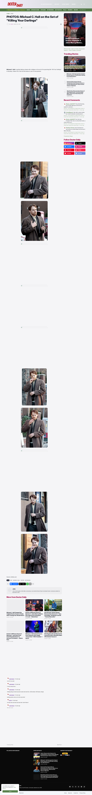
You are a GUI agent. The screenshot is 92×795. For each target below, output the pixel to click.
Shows (73, 4)
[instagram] (76, 787)
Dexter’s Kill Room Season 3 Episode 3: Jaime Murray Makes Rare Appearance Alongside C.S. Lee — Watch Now (34, 614)
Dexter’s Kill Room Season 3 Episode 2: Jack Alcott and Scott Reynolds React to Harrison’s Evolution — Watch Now (15, 636)
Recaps (76, 9)
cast (12, 13)
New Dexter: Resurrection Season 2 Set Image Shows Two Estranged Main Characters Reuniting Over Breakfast (76, 92)
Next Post (59, 744)
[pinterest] (81, 787)
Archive (57, 4)
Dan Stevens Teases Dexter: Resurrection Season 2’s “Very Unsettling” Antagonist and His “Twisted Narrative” (52, 614)
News (28, 9)
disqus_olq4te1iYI (70, 104)
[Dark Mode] (81, 4)
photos (22, 580)
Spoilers (43, 9)
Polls (64, 9)
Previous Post (10, 744)
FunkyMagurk (69, 112)
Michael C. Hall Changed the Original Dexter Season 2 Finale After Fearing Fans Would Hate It (15, 614)
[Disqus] (34, 692)
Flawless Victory (70, 127)
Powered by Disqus (68, 136)
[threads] (78, 787)
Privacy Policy (82, 793)
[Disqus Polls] (34, 659)
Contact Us (76, 793)
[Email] (30, 584)
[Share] (61, 24)
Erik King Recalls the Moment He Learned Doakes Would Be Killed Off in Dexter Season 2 (53, 635)
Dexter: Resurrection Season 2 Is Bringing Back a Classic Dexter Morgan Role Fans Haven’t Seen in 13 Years (49, 754)
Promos (70, 9)
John (14, 589)
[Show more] (33, 584)
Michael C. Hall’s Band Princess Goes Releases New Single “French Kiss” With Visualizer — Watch (34, 636)
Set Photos (58, 9)
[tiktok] (84, 787)
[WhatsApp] (27, 584)
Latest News (65, 4)
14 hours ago (81, 133)
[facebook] (70, 787)
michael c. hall (16, 580)
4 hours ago (81, 116)
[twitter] (73, 787)
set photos (27, 580)
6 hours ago (81, 125)
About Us (70, 793)
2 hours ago (81, 109)
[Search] (84, 4)
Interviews (50, 9)
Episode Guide (35, 9)
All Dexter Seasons (46, 4)
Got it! (10, 791)
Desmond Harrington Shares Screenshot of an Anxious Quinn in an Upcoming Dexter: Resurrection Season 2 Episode (75, 83)
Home (8, 13)
